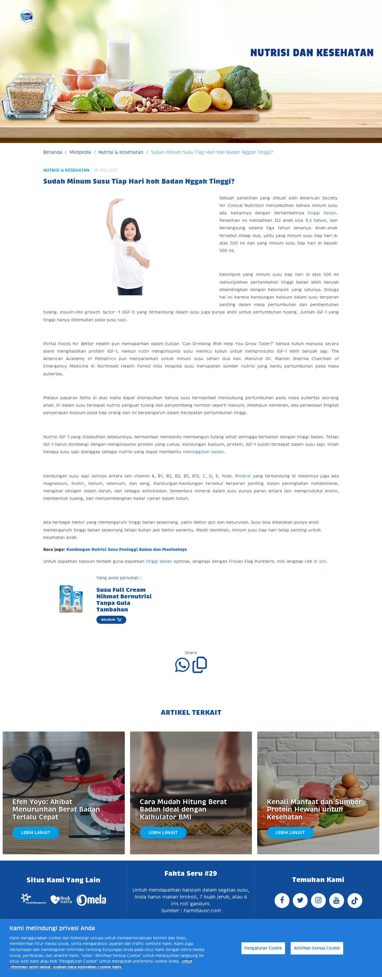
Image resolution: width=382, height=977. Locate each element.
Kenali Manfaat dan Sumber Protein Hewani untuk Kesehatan (314, 809)
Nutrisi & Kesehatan (121, 152)
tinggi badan (322, 213)
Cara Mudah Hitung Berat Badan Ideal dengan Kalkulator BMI (183, 809)
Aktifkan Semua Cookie (317, 948)
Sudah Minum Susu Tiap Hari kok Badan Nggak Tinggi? (212, 152)
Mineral (243, 476)
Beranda (52, 152)
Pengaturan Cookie (263, 948)
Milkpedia (80, 152)
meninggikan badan (203, 452)
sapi (122, 320)
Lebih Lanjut (35, 832)
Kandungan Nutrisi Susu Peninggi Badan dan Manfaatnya (126, 549)
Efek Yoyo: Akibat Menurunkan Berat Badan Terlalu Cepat (56, 809)
